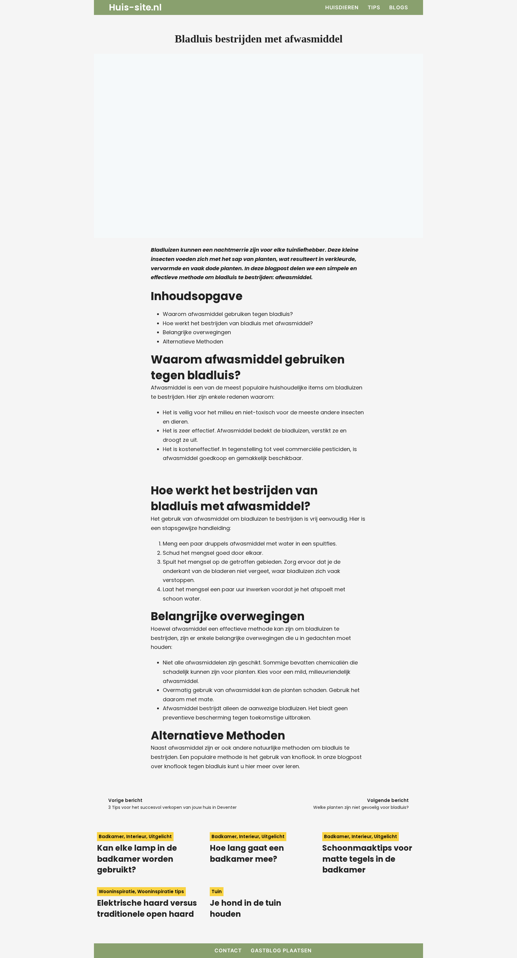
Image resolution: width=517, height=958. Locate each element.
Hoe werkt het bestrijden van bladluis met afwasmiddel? (238, 323)
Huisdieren (342, 7)
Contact (228, 951)
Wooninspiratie (117, 891)
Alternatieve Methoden (193, 341)
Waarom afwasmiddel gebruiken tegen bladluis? (228, 314)
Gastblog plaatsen (281, 951)
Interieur (136, 836)
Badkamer (111, 836)
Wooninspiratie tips (160, 891)
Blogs (398, 7)
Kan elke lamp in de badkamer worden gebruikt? (137, 859)
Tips (374, 7)
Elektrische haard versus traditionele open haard (147, 908)
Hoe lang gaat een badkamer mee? (247, 853)
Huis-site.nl (135, 7)
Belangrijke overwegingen (197, 332)
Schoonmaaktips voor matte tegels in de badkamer (367, 859)
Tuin (217, 891)
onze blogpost (342, 757)
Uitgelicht (160, 836)
